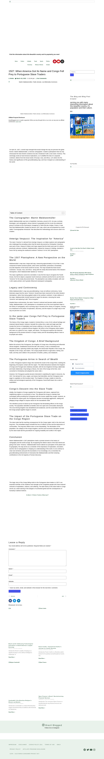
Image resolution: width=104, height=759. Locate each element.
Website (11, 581)
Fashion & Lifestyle (78, 410)
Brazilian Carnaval (78, 418)
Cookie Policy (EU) (35, 744)
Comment (12, 549)
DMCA (59, 744)
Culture (22, 61)
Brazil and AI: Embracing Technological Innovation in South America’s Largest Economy (21, 645)
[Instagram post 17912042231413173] (45, 735)
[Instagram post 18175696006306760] (19, 735)
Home (16, 61)
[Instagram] (62, 61)
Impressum (12, 744)
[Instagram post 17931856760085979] (58, 735)
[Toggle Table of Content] (62, 213)
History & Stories (39, 64)
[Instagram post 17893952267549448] (71, 735)
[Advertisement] (37, 137)
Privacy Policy (15, 749)
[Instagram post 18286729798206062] (6, 735)
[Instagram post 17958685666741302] (84, 735)
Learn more (18, 121)
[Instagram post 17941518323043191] (32, 735)
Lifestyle (29, 61)
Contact (48, 64)
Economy (30, 64)
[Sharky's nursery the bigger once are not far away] (97, 736)
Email (11, 575)
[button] (10, 600)
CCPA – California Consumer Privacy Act (24, 753)
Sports (41, 61)
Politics (48, 61)
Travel (35, 61)
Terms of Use (50, 744)
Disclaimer (23, 744)
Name (11, 568)
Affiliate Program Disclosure (34, 749)
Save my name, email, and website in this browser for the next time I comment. (34, 587)
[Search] (72, 74)
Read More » (12, 657)
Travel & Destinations (79, 414)
